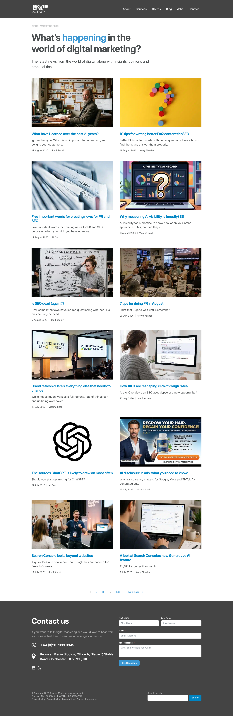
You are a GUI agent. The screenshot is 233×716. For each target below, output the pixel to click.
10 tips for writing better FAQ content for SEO (154, 134)
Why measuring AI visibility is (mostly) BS (152, 216)
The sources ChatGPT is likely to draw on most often (72, 473)
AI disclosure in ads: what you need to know (154, 473)
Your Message (126, 642)
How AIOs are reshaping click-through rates (154, 386)
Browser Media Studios (57, 654)
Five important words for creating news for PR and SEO (70, 218)
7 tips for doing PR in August (141, 303)
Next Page (135, 592)
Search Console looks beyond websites (62, 555)
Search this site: (155, 693)
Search (195, 697)
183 (118, 592)
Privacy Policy (38, 699)
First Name (124, 618)
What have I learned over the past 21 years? (65, 134)
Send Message (129, 663)
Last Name (166, 618)
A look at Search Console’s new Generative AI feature (155, 557)
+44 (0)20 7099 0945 (57, 645)
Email (121, 630)
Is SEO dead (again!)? (48, 303)
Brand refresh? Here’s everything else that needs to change (71, 388)
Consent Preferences (87, 699)
